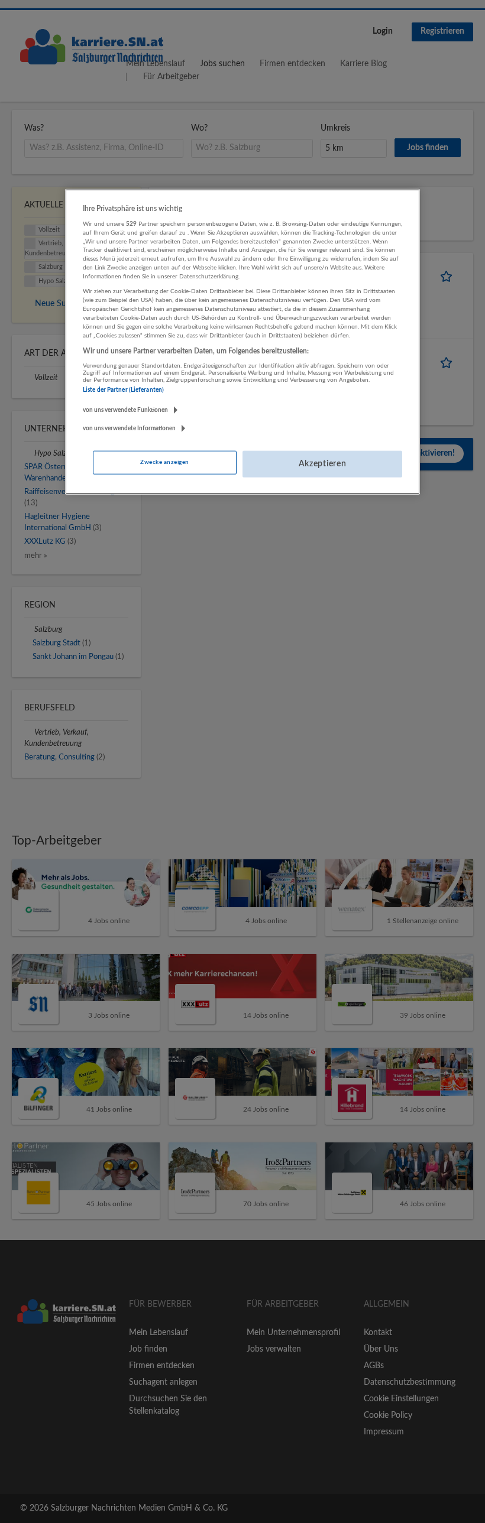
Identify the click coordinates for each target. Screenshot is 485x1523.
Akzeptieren (323, 464)
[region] (242, 342)
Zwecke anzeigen (164, 462)
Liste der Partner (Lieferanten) (123, 389)
